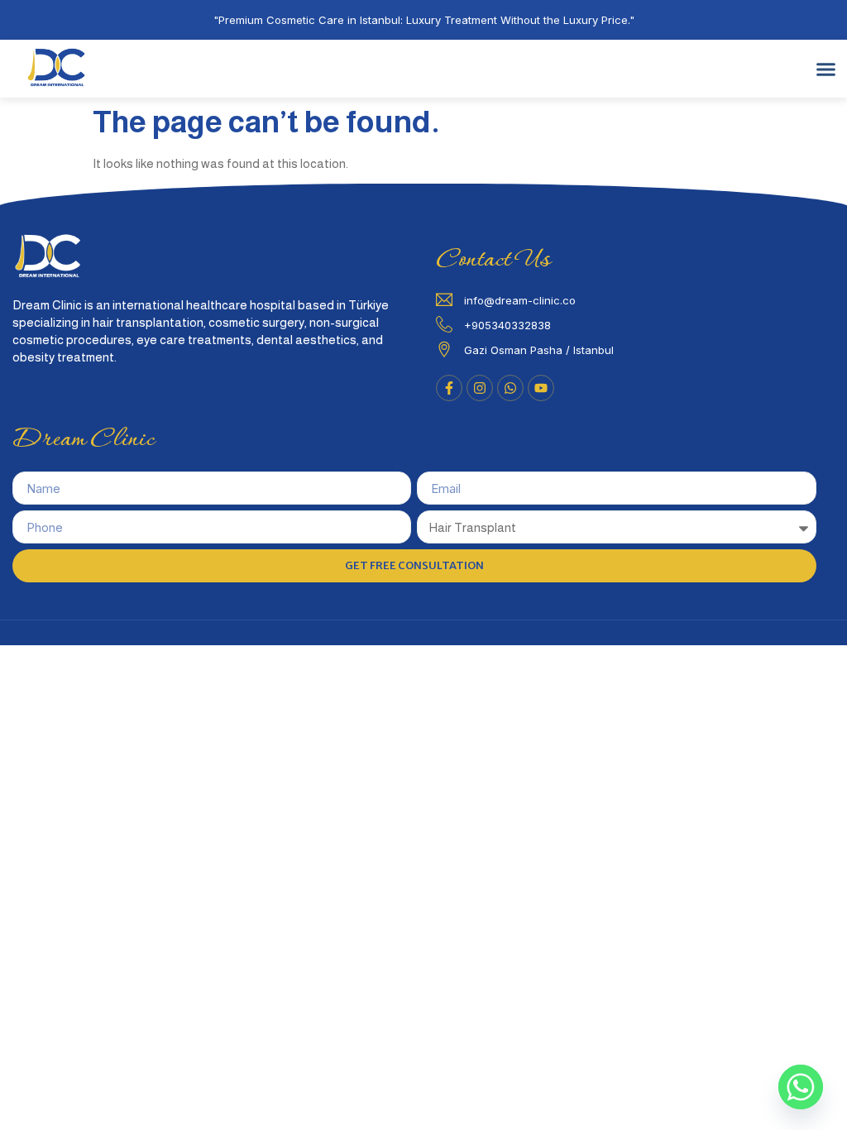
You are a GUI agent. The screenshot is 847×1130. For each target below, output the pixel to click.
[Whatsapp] (800, 1087)
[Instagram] (480, 388)
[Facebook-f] (449, 388)
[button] (826, 68)
